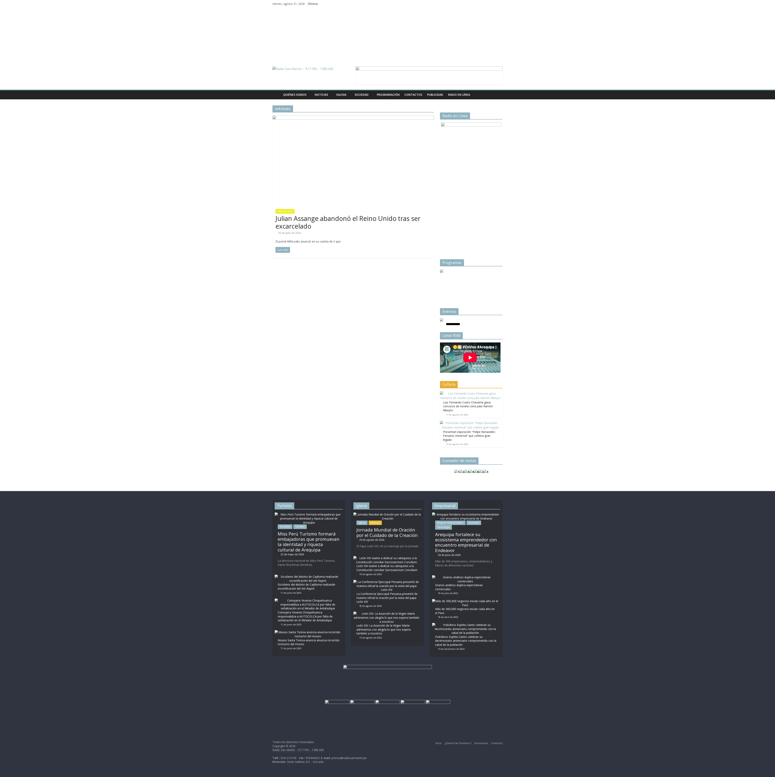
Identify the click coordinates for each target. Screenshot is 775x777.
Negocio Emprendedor (450, 522)
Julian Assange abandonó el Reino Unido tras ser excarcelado (347, 222)
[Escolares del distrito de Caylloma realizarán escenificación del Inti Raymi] (308, 577)
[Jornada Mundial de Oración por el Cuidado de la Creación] (387, 514)
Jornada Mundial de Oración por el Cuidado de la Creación (387, 532)
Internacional (285, 211)
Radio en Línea (459, 95)
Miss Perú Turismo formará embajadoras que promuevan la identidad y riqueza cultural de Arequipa (308, 542)
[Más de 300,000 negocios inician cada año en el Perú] (465, 601)
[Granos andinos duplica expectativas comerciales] (465, 577)
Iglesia (341, 95)
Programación (388, 95)
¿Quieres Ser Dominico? (457, 743)
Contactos (413, 95)
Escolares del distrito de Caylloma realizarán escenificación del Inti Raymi (306, 586)
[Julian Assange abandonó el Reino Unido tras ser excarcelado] (353, 118)
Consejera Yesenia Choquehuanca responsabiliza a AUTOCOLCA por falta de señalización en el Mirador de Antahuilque (305, 616)
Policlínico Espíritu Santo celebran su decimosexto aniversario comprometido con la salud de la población (465, 641)
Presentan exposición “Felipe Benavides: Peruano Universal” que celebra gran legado (469, 436)
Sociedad (362, 95)
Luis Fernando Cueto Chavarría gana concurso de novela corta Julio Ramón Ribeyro (468, 406)
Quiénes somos (294, 95)
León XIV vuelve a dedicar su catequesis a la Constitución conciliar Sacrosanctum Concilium (386, 568)
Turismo (300, 526)
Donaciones (481, 743)
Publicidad (435, 95)
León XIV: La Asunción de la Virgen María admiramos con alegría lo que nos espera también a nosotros (383, 629)
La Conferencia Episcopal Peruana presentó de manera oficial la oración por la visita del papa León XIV (387, 598)
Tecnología (443, 527)
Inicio (439, 743)
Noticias (321, 95)
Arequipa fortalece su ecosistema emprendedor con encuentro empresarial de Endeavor (466, 542)
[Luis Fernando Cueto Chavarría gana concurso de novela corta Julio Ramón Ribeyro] (470, 393)
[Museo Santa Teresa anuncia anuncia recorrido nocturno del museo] (308, 632)
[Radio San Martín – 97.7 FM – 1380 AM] (276, 94)
